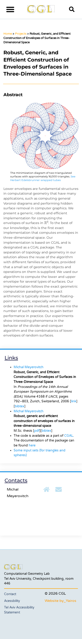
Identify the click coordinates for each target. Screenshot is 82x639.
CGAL (68, 436)
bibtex (19, 406)
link (73, 401)
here (32, 445)
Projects (20, 34)
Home (7, 34)
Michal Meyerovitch (29, 367)
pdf (36, 431)
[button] (10, 9)
